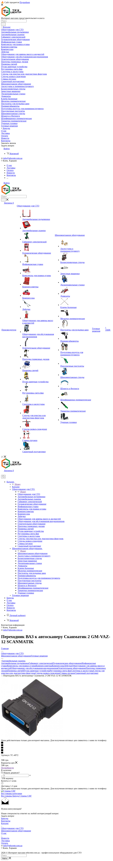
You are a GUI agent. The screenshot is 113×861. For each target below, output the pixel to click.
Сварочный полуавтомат (86, 673)
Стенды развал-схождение (47, 673)
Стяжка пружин (67, 673)
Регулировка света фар (60, 671)
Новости (5, 838)
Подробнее (25, 2)
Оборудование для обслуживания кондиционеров (34, 668)
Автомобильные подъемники (15, 663)
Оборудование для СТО (29, 494)
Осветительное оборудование (72, 668)
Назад (17, 484)
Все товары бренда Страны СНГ (16, 796)
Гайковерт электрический (41, 663)
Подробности (7, 768)
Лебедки (68, 666)
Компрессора (58, 666)
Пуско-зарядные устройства (37, 671)
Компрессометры (44, 666)
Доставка (5, 840)
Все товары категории (11, 793)
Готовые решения (39, 656)
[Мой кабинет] (2, 473)
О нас (3, 833)
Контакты (5, 821)
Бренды (4, 818)
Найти (4, 858)
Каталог (16, 487)
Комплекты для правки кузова (21, 666)
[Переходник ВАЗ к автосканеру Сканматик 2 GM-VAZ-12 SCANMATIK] (32, 738)
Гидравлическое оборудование (67, 663)
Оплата (4, 843)
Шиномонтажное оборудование (33, 553)
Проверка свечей (16, 671)
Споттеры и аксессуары (82, 671)
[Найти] (3, 24)
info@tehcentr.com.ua (12, 158)
